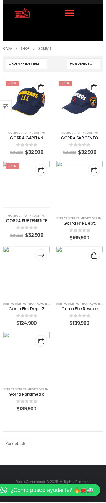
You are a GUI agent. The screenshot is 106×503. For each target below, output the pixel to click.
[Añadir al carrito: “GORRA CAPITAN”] (41, 87)
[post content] (26, 101)
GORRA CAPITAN (26, 138)
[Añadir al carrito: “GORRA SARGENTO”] (94, 87)
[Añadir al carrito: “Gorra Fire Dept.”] (94, 170)
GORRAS (39, 133)
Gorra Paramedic (26, 394)
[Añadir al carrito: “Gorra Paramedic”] (41, 341)
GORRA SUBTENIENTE (26, 221)
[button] (69, 12)
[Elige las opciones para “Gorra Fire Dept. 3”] (41, 255)
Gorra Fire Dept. (79, 223)
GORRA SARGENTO (79, 138)
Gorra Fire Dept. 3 (26, 309)
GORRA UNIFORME (20, 133)
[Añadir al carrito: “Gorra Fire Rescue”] (94, 255)
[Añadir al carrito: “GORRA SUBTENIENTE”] (41, 170)
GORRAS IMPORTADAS (82, 218)
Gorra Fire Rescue (79, 309)
